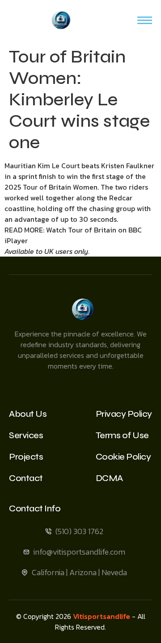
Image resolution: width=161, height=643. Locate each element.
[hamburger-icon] (144, 20)
